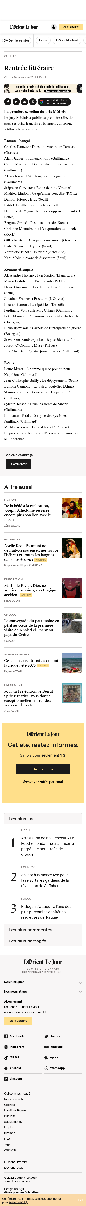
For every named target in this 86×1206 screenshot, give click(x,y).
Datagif (19, 1189)
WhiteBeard (33, 1192)
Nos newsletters (15, 991)
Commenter (19, 464)
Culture (11, 56)
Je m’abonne (43, 769)
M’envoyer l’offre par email (43, 782)
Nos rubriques (14, 982)
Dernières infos (18, 40)
